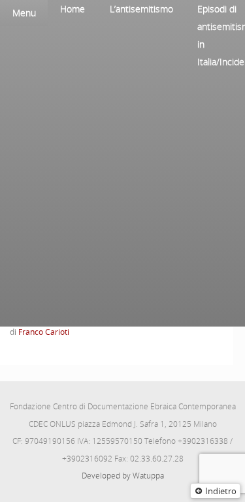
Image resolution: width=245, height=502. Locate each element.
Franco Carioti (43, 331)
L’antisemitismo (141, 9)
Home (72, 9)
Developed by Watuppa (123, 475)
